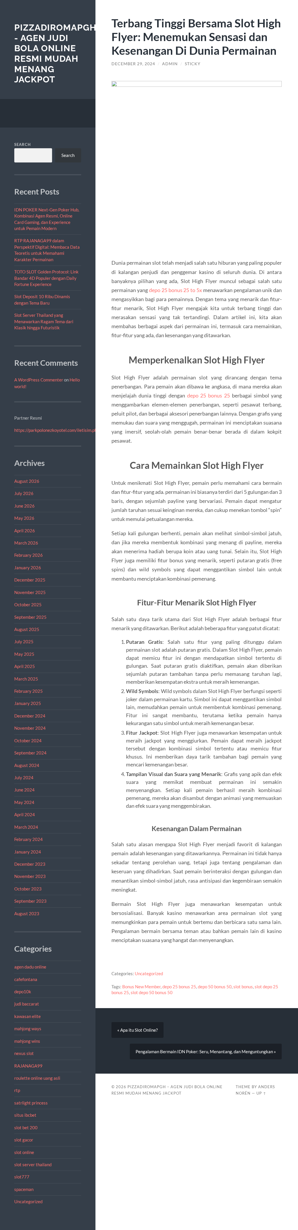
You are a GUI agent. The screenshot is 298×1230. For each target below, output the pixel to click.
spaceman (23, 1189)
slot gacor (23, 1139)
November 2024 (30, 728)
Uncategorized (28, 1201)
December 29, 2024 (133, 63)
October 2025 (28, 604)
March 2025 (26, 678)
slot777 (21, 1176)
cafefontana (25, 979)
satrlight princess (31, 1102)
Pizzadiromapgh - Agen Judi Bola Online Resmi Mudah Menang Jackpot (55, 53)
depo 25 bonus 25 (208, 395)
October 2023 (28, 888)
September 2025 (30, 617)
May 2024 (24, 802)
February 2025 (28, 691)
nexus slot (24, 1053)
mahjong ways (27, 1028)
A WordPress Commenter (38, 379)
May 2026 (24, 518)
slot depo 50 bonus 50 (152, 992)
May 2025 (24, 654)
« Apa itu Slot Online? (137, 1030)
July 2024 (23, 777)
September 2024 (30, 752)
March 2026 (26, 542)
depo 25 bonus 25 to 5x (175, 290)
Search (22, 144)
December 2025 (29, 579)
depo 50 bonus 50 (215, 986)
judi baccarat (26, 1003)
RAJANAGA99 (28, 1065)
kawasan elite (27, 1016)
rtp (17, 1090)
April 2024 (24, 814)
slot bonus (243, 986)
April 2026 (24, 530)
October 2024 (28, 740)
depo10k (22, 991)
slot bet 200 (26, 1127)
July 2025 (23, 641)
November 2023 (30, 876)
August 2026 (26, 481)
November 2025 (30, 592)
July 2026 (23, 493)
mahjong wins (27, 1041)
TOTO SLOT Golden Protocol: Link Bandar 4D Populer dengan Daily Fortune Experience (46, 278)
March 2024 (26, 827)
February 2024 (28, 839)
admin (170, 63)
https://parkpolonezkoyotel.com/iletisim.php (56, 430)
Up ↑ (261, 1093)
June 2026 (24, 505)
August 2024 (26, 765)
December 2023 (29, 864)
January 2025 (27, 703)
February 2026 (28, 555)
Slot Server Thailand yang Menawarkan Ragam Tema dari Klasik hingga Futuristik (43, 321)
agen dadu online (30, 966)
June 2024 (24, 789)
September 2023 (30, 901)
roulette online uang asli (37, 1078)
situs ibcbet (25, 1115)
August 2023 (26, 913)
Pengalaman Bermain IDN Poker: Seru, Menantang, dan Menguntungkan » (206, 1051)
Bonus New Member (141, 986)
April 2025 (24, 666)
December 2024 (29, 715)
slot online (24, 1152)
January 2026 (27, 567)
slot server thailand (33, 1164)
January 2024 (27, 851)
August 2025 (26, 629)
